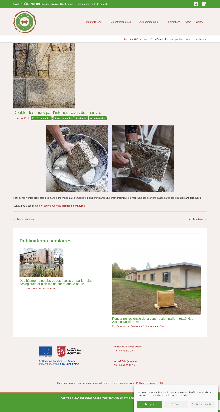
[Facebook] (196, 4)
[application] (103, 22)
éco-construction (63, 118)
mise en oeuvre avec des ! (60, 205)
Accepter (149, 404)
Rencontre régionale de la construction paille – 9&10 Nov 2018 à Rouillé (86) (152, 320)
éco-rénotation (97, 118)
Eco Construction (41, 118)
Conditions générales (123, 383)
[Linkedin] (204, 4)
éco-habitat (81, 118)
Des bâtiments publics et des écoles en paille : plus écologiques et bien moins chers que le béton (55, 282)
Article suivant (197, 219)
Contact (200, 21)
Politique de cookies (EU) (149, 383)
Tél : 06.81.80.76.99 (124, 365)
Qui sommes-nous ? (149, 21)
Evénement (136, 326)
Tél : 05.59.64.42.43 (124, 350)
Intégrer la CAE (94, 21)
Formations (174, 21)
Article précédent (24, 219)
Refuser (176, 404)
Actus (188, 21)
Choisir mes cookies (202, 404)
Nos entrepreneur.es (120, 21)
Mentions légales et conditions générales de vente (83, 383)
